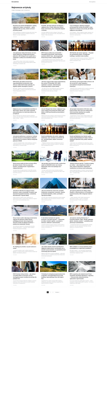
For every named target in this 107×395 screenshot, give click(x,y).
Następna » (57, 292)
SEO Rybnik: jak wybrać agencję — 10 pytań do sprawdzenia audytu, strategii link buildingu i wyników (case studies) (81, 54)
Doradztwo (15, 2)
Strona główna (92, 1)
